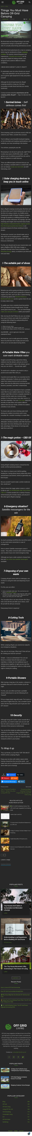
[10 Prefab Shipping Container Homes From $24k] (5, 1079)
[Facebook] (9, 1057)
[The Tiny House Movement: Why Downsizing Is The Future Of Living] (16, 958)
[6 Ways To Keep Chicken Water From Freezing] (5, 832)
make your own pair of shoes (9, 311)
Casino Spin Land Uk (16, 814)
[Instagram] (13, 1057)
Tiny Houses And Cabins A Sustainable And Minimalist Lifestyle (13, 908)
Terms (15, 1131)
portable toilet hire (11, 592)
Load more (15, 978)
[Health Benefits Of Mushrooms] (5, 841)
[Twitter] (23, 1057)
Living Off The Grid (8, 1109)
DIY (4, 1117)
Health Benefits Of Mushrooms (18, 838)
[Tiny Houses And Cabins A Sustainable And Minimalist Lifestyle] (16, 900)
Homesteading (7, 1112)
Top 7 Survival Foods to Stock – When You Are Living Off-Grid (8, 791)
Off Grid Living (7, 942)
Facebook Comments (6, 864)
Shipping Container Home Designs (20, 1085)
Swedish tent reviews (15, 56)
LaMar (5, 913)
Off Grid (5, 1104)
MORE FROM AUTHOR (16, 802)
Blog (4, 1101)
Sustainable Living (7, 1114)
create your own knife (17, 167)
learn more (21, 400)
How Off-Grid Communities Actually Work (12, 991)
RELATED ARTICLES (16, 800)
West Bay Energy (6, 251)
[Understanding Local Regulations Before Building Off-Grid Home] (16, 929)
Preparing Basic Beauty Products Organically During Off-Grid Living (23, 791)
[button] (29, 2)
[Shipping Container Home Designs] (5, 1086)
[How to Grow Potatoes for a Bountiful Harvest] (5, 849)
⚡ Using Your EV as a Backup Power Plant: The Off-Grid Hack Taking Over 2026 (16, 1001)
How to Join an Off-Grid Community (10, 987)
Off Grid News (6, 1119)
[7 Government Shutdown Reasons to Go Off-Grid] (5, 824)
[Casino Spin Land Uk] (5, 816)
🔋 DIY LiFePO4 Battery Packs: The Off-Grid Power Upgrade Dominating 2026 (20, 808)
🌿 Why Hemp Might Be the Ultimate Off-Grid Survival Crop (15, 995)
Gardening (5, 1122)
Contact (21, 1131)
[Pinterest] (18, 1057)
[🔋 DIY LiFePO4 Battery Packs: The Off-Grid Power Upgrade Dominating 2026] (5, 808)
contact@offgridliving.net (19, 1052)
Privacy (10, 1131)
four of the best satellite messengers (17, 559)
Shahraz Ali (5, 19)
